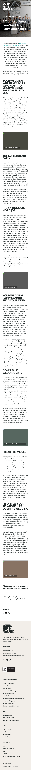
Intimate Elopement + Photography (13, 698)
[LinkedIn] (6, 613)
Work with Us (7, 737)
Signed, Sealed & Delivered (11, 706)
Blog (4, 746)
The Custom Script (8, 717)
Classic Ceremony (8, 686)
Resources (6, 742)
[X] (9, 613)
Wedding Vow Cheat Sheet (11, 720)
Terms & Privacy (7, 763)
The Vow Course (7, 715)
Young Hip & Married (12, 766)
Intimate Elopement (9, 696)
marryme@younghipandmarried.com (14, 655)
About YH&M (7, 729)
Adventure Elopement (9, 701)
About (5, 725)
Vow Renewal (7, 688)
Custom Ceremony (8, 683)
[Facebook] (4, 613)
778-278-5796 (7, 651)
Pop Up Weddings (8, 693)
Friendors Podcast (8, 748)
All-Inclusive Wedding (9, 691)
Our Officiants (7, 734)
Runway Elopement (8, 703)
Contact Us (6, 753)
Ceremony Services (10, 679)
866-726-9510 (7, 653)
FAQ (4, 751)
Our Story (5, 732)
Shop (4, 711)
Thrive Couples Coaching (10, 756)
